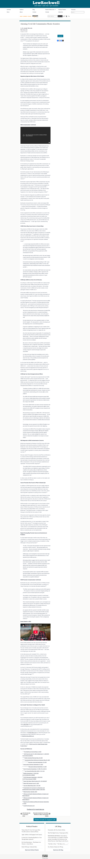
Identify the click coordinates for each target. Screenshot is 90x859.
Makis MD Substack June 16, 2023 (31, 783)
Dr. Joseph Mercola (27, 28)
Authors (21, 9)
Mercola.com (23, 30)
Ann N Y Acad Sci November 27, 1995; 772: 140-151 (35, 769)
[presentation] (28, 16)
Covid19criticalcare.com (29, 805)
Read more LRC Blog (58, 850)
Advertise (60, 12)
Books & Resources (49, 9)
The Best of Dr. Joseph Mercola (35, 809)
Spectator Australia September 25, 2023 (37, 762)
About (21, 12)
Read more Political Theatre (32, 850)
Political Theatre (62, 9)
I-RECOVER (25, 724)
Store (8, 12)
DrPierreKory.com (32, 732)
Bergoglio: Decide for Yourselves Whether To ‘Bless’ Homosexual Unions (40, 813)
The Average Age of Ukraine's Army (26, 813)
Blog (34, 9)
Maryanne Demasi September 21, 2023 (38, 766)
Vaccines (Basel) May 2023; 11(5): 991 (32, 785)
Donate (47, 12)
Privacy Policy (45, 857)
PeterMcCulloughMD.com (28, 736)
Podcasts (73, 9)
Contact (34, 12)
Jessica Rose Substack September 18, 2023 (33, 764)
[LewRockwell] (45, 4)
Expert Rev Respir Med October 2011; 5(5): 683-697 (35, 781)
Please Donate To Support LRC (45, 820)
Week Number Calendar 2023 (30, 791)
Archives (9, 9)
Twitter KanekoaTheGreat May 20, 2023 (33, 758)
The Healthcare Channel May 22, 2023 (32, 751)
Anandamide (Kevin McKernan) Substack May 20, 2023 (37, 760)
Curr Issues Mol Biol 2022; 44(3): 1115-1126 (34, 771)
